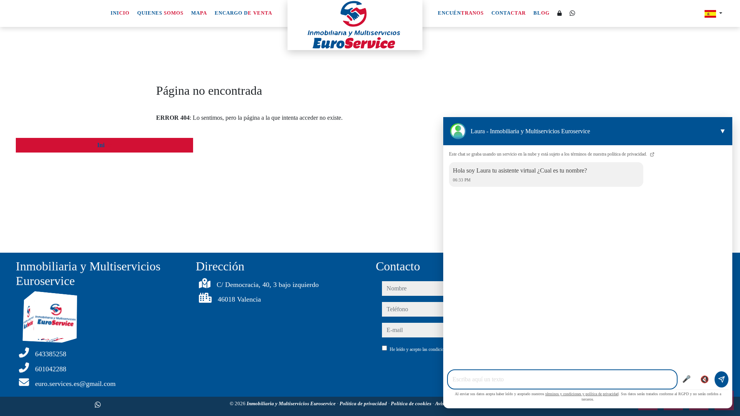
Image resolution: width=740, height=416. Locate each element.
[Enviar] (721, 379)
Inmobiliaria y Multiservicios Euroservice (292, 403)
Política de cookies (411, 403)
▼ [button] (722, 131)
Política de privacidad (364, 403)
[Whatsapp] (572, 13)
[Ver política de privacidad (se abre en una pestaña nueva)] (651, 154)
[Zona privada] (559, 14)
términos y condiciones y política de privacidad (582, 394)
